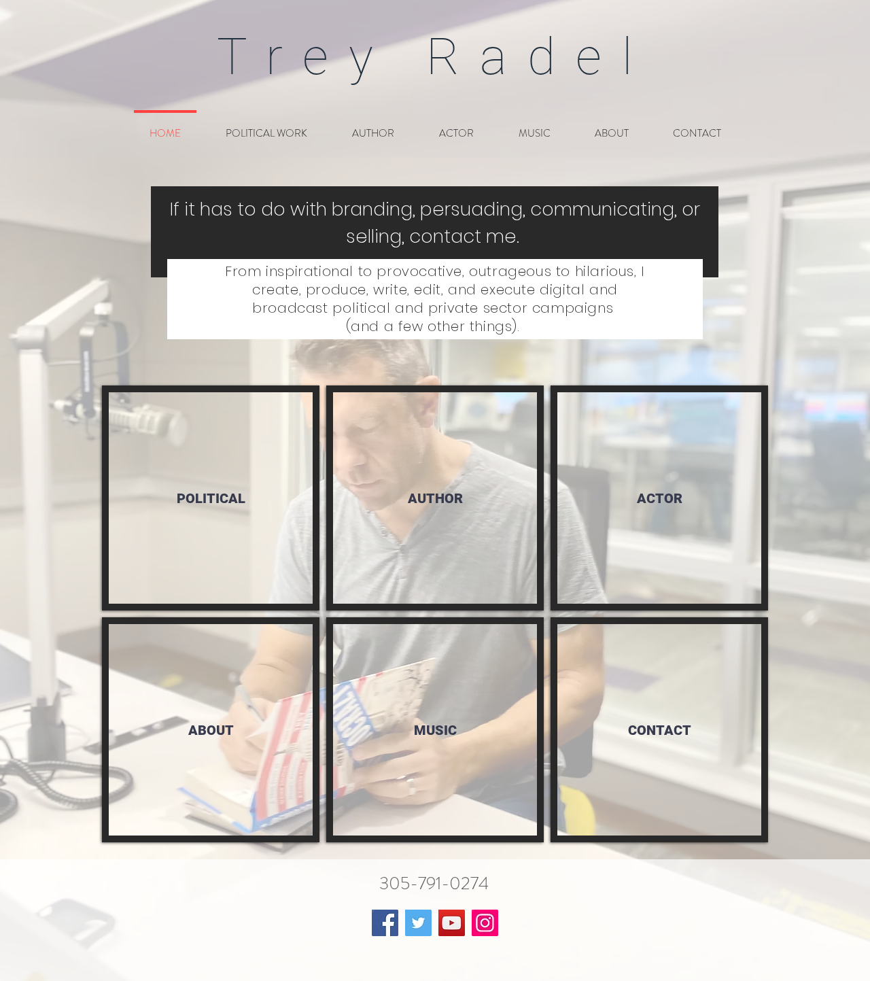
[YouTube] (451, 923)
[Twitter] (418, 923)
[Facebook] (385, 923)
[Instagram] (485, 923)
